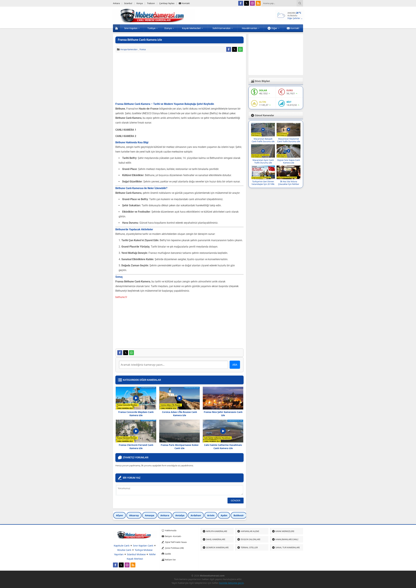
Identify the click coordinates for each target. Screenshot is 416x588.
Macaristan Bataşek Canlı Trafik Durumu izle (263, 140)
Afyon (119, 515)
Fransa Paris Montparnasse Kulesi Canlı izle (179, 446)
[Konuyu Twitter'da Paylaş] (234, 49)
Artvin (210, 515)
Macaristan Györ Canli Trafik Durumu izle (263, 161)
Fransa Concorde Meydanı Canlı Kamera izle (136, 413)
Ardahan (196, 515)
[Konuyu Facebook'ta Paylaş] (228, 49)
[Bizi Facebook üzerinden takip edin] (240, 3)
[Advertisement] (179, 77)
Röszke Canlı (124, 549)
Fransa (143, 49)
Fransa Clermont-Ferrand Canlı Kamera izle (136, 446)
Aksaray (134, 515)
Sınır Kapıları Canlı (143, 545)
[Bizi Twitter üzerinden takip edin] (246, 3)
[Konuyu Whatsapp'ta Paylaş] (240, 49)
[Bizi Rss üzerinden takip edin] (258, 3)
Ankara (164, 515)
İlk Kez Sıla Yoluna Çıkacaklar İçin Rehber (288, 182)
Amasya (149, 515)
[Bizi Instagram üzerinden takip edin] (252, 3)
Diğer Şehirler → (295, 18)
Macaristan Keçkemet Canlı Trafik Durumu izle (288, 140)
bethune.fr (121, 297)
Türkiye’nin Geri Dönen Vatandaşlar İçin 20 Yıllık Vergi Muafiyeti (263, 184)
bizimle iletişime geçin (231, 582)
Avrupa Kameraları (128, 49)
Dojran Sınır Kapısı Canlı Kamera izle (288, 161)
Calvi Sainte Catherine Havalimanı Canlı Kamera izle (223, 446)
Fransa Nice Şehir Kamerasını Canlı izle (223, 413)
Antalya (179, 515)
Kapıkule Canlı (122, 545)
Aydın (224, 515)
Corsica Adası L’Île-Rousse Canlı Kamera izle (179, 413)
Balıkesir (239, 515)
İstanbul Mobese (136, 554)
